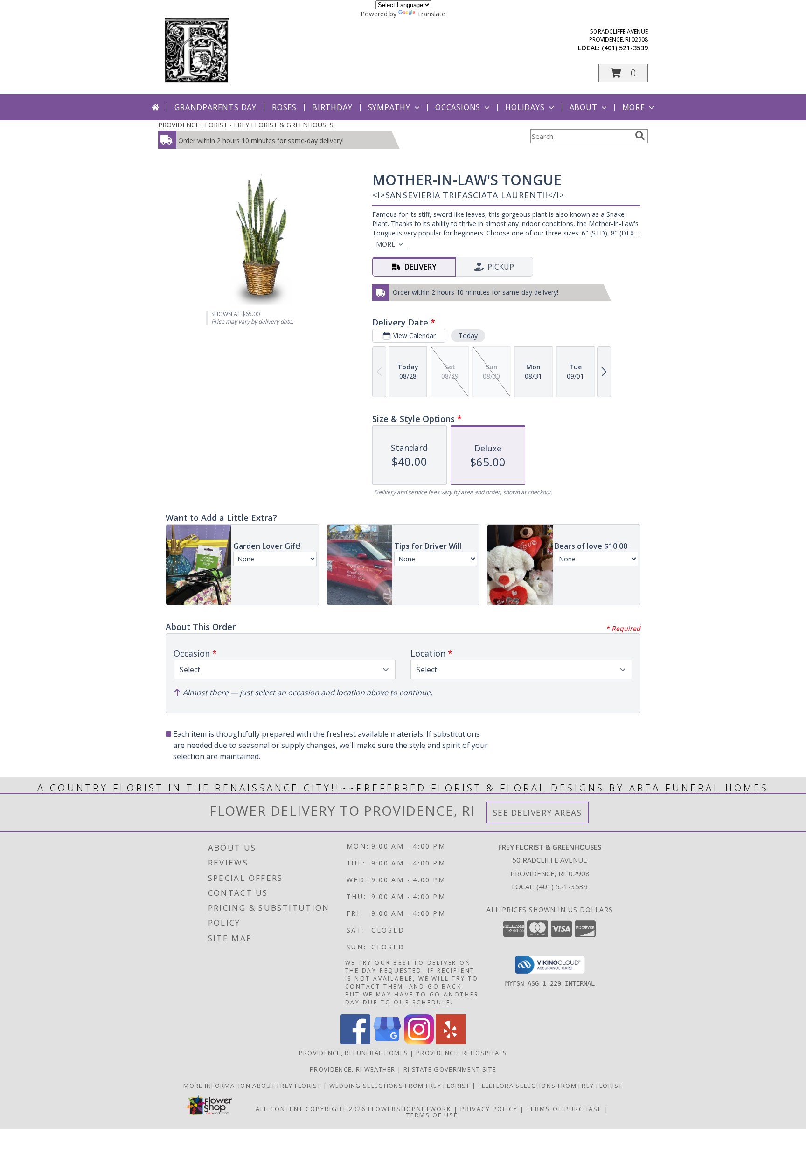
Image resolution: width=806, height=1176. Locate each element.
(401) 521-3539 (625, 47)
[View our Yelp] (451, 1041)
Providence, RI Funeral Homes (353, 1053)
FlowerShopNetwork (410, 1109)
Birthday (332, 107)
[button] (623, 73)
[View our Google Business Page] (387, 1041)
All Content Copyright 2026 (311, 1109)
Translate (431, 13)
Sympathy (389, 107)
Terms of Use (432, 1115)
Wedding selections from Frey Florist (400, 1085)
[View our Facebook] (355, 1041)
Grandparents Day (215, 107)
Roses (284, 107)
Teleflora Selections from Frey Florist (550, 1085)
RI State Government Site (449, 1069)
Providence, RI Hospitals (461, 1053)
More (633, 107)
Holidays (524, 107)
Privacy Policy (489, 1109)
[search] (639, 136)
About (584, 107)
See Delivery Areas (537, 812)
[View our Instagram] (419, 1041)
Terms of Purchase (564, 1109)
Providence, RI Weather (353, 1069)
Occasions (457, 107)
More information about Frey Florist (253, 1085)
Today (468, 335)
